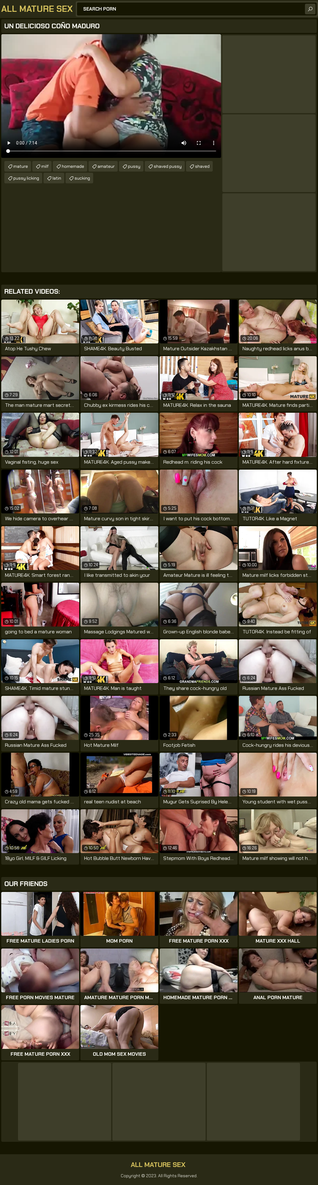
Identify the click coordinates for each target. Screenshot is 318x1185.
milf (44, 166)
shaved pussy (168, 166)
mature (20, 166)
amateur (106, 166)
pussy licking (26, 178)
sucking (82, 178)
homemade (73, 166)
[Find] (310, 9)
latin (56, 178)
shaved (202, 166)
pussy (134, 166)
